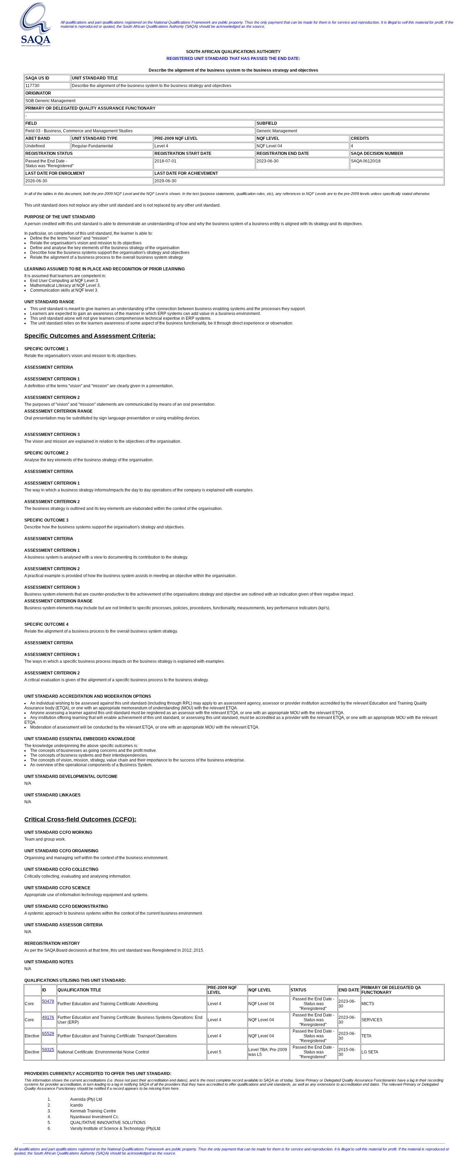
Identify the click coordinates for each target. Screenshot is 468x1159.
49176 (48, 1017)
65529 (48, 1033)
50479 (48, 1001)
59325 (48, 1049)
